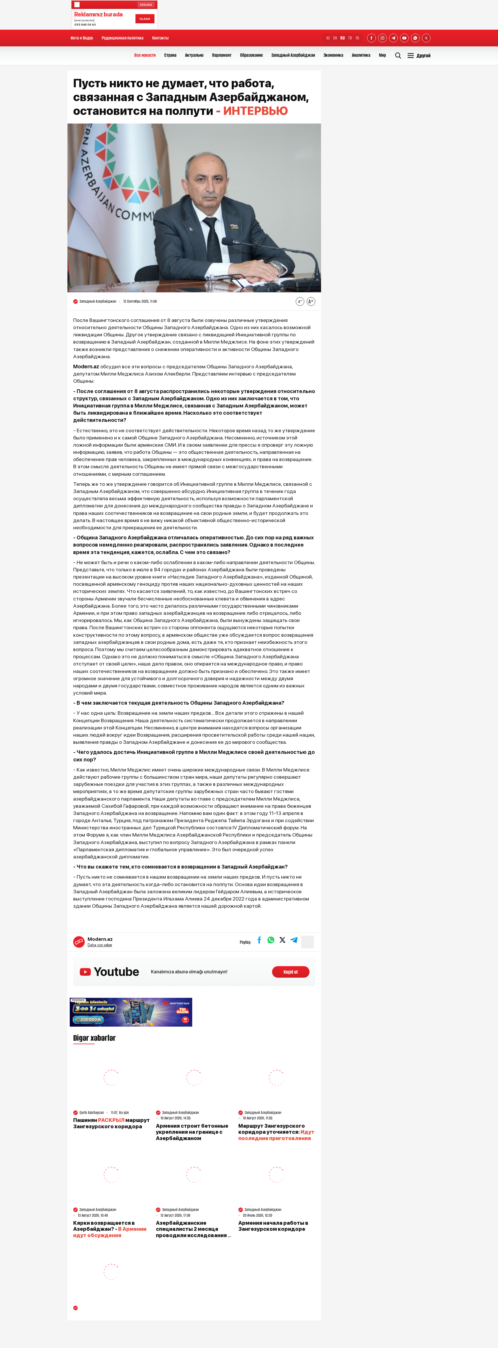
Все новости (145, 55)
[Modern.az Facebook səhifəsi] (371, 38)
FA (357, 38)
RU (342, 38)
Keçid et (291, 971)
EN (335, 38)
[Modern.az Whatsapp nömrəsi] (415, 38)
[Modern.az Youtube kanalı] (404, 38)
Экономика (333, 55)
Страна (170, 55)
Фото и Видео (82, 38)
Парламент (221, 55)
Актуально (194, 55)
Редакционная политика (123, 38)
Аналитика (361, 55)
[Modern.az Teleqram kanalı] (393, 38)
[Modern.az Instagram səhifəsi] (382, 38)
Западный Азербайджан (293, 55)
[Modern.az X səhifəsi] (426, 38)
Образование (251, 55)
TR (350, 38)
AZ (328, 38)
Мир (382, 55)
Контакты (160, 38)
